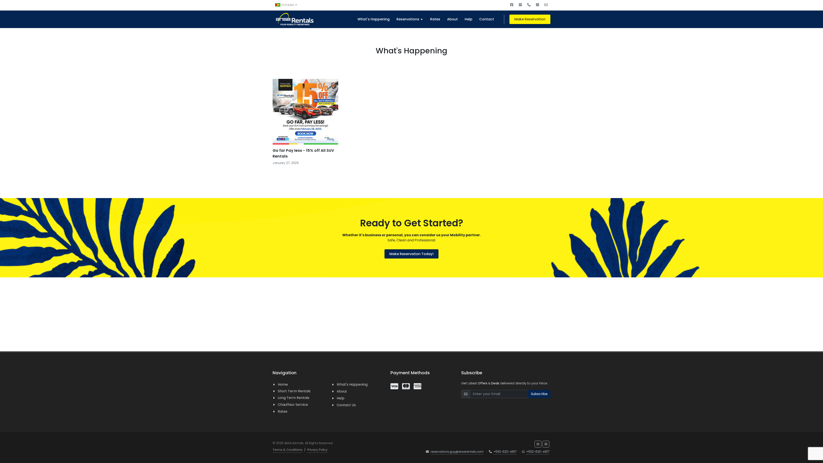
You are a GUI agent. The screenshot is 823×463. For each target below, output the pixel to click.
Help (340, 398)
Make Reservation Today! (411, 253)
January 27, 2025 (286, 163)
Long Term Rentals (293, 397)
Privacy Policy (317, 450)
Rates (282, 411)
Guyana (287, 5)
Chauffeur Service (293, 404)
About (342, 391)
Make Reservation (529, 19)
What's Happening (373, 19)
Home (283, 384)
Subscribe (539, 393)
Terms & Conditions (287, 450)
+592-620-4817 (505, 451)
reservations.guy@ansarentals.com (457, 451)
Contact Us (346, 405)
